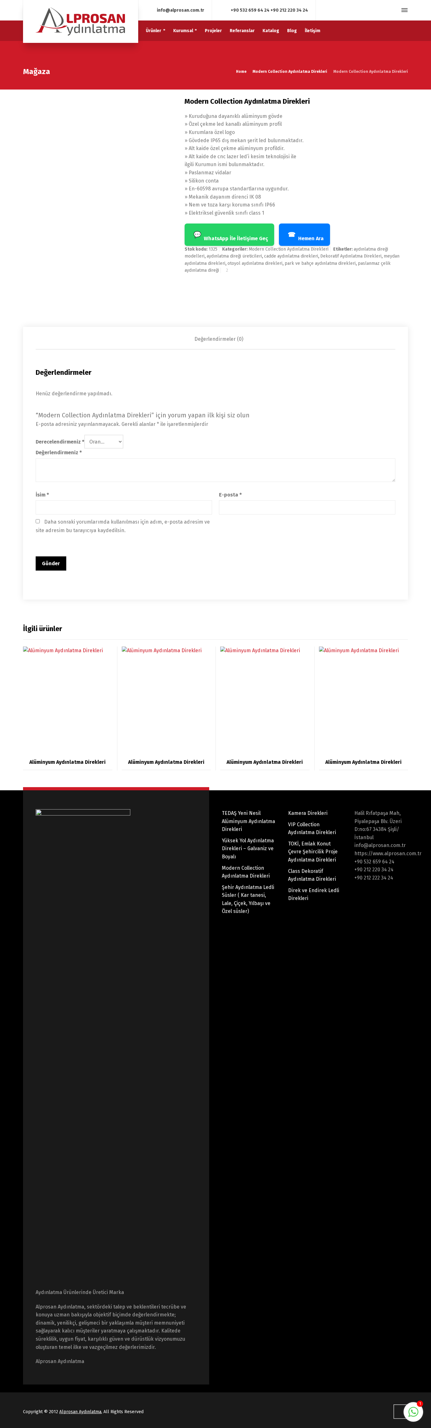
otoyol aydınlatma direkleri (254, 263)
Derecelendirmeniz (60, 442)
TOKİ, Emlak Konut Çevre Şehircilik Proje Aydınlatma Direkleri (313, 852)
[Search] (393, 10)
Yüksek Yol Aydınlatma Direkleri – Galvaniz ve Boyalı (248, 849)
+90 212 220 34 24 (289, 10)
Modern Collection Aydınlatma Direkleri (290, 71)
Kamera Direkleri (308, 813)
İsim (42, 495)
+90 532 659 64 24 (250, 10)
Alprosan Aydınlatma (80, 1411)
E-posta (230, 495)
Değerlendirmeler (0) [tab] (218, 339)
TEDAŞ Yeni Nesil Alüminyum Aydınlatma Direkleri (248, 821)
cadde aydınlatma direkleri (291, 256)
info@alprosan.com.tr (180, 10)
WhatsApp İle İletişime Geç (230, 236)
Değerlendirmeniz (59, 453)
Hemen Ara (306, 236)
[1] (413, 1415)
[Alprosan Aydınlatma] (81, 21)
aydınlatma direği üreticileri (234, 256)
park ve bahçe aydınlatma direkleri (320, 263)
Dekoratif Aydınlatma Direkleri (350, 256)
